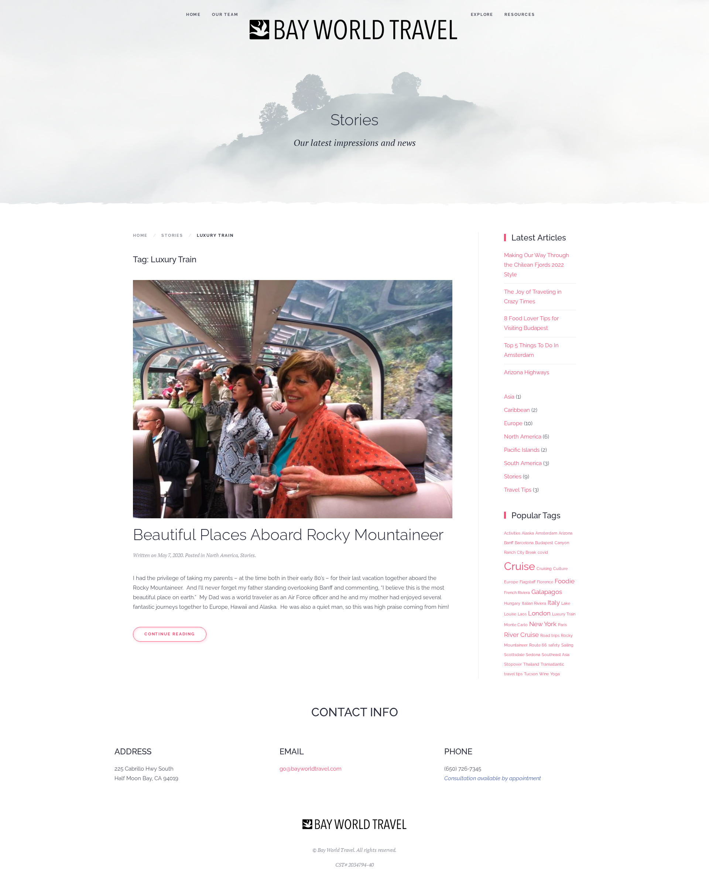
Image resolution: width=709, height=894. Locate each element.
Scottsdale (514, 654)
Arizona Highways (526, 372)
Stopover (513, 664)
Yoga (555, 674)
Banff (508, 542)
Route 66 (538, 645)
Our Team (225, 14)
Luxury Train (563, 614)
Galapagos (546, 592)
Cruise (519, 566)
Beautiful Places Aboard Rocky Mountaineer (288, 535)
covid (543, 552)
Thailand (531, 664)
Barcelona (524, 542)
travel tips (513, 674)
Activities (512, 533)
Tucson (531, 674)
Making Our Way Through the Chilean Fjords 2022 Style (536, 265)
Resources (519, 14)
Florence (545, 582)
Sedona (533, 654)
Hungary (512, 603)
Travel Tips (517, 490)
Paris (562, 624)
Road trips (549, 635)
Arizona (565, 533)
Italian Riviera (534, 603)
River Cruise (521, 634)
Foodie (565, 581)
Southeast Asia (555, 654)
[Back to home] (355, 29)
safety (554, 645)
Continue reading (169, 634)
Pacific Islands (522, 450)
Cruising (544, 568)
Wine (544, 674)
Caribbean (517, 410)
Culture (560, 568)
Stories (247, 555)
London (539, 613)
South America (523, 463)
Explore (482, 14)
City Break (526, 552)
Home (193, 14)
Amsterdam (546, 533)
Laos (522, 614)
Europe (513, 423)
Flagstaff (527, 582)
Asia (509, 396)
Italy (554, 602)
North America (222, 555)
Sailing (567, 645)
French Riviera (517, 592)
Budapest (544, 542)
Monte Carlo (516, 624)
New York (542, 624)
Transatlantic (552, 664)
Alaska (528, 533)
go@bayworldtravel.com (311, 768)
